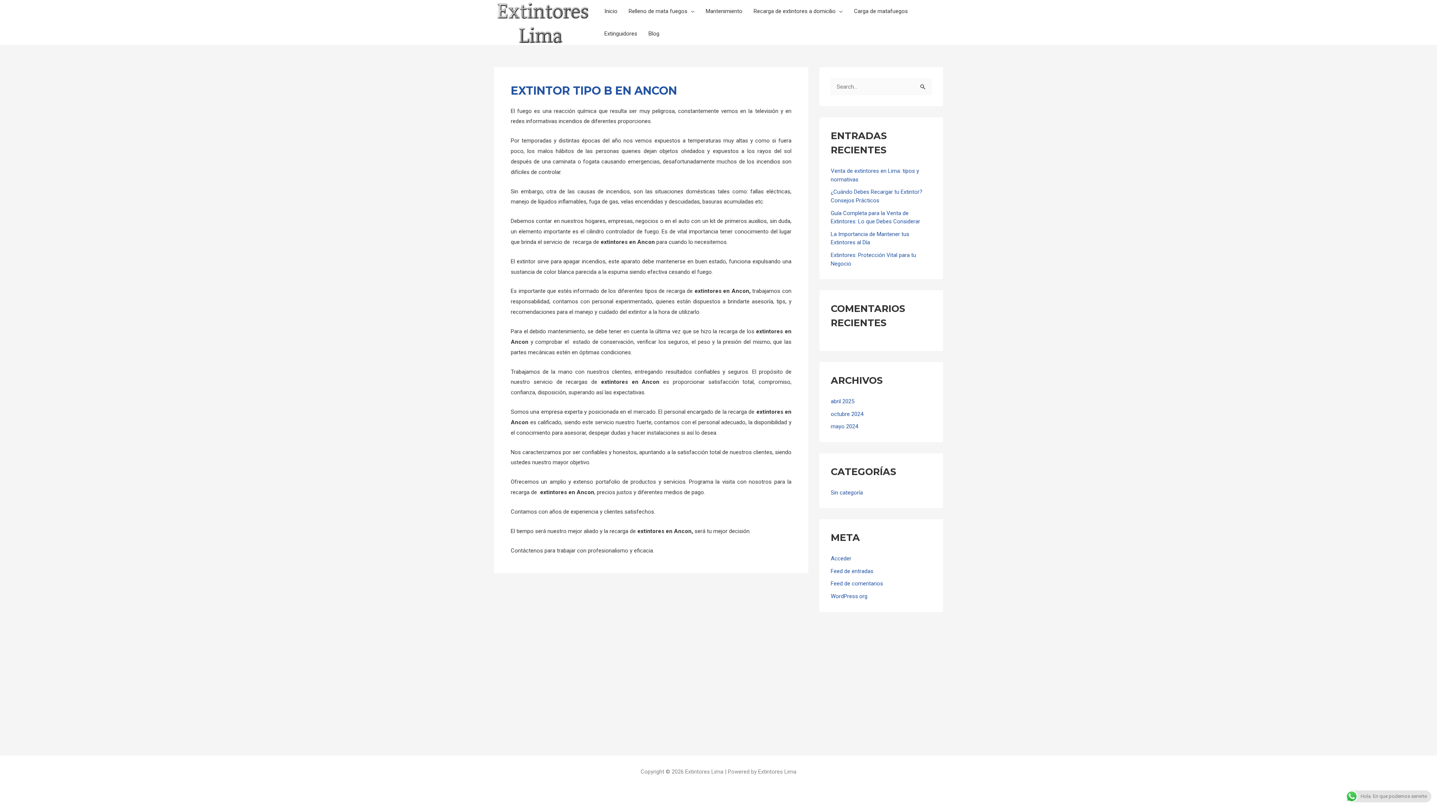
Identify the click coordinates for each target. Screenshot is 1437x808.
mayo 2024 (844, 426)
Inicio (610, 11)
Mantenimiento (724, 11)
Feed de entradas (852, 571)
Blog (654, 33)
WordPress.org (849, 596)
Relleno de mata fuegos (658, 11)
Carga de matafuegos (881, 11)
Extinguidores (620, 33)
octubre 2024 (847, 414)
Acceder (841, 558)
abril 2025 (842, 401)
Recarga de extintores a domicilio (795, 11)
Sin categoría (847, 492)
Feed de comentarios (857, 583)
